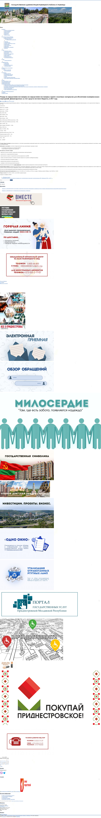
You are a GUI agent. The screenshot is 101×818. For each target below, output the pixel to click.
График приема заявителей (11, 39)
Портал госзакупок (7, 69)
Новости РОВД (7, 32)
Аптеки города (4, 797)
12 (3, 761)
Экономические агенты (8, 65)
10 (0, 761)
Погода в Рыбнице (3, 281)
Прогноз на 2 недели (4, 283)
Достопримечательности (8, 57)
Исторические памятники (8, 53)
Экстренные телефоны (6, 798)
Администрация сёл (7, 60)
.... (0, 192)
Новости (3, 29)
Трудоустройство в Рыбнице (7, 796)
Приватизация (6, 44)
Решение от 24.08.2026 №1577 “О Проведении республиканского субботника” (16, 190)
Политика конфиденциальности (8, 91)
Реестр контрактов (7, 70)
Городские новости (7, 31)
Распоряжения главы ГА (8, 74)
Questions (3, 92)
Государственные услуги (6, 81)
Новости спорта (5, 93)
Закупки (3, 68)
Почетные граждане (7, 56)
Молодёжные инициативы (9, 87)
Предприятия (6, 64)
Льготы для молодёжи (8, 88)
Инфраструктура (5, 62)
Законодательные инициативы (9, 77)
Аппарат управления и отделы (9, 43)
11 (1, 761)
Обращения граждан (8, 38)
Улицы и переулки (7, 54)
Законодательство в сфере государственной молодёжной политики (16, 84)
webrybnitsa (3, 101)
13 (4, 761)
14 (5, 761)
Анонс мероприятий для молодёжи (10, 89)
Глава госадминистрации (8, 37)
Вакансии (6, 48)
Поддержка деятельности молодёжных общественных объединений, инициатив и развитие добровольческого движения (26, 86)
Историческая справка (8, 51)
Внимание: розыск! (6, 177)
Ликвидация (6, 46)
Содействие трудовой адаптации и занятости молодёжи (14, 85)
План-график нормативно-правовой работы (12, 78)
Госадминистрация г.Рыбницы (7, 36)
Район (3, 59)
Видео (3, 80)
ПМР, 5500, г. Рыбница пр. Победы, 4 (4, 806)
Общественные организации (7, 67)
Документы (4, 72)
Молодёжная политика (6, 83)
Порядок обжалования (8, 75)
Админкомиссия (7, 42)
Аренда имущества (7, 45)
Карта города (6, 52)
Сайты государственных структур (8, 795)
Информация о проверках (8, 47)
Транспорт (6, 41)
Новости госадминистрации (9, 30)
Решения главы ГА (7, 73)
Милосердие (6, 33)
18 (1, 762)
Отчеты (5, 76)
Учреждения (6, 63)
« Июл (1, 766)
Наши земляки (6, 55)
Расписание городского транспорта (8, 799)
